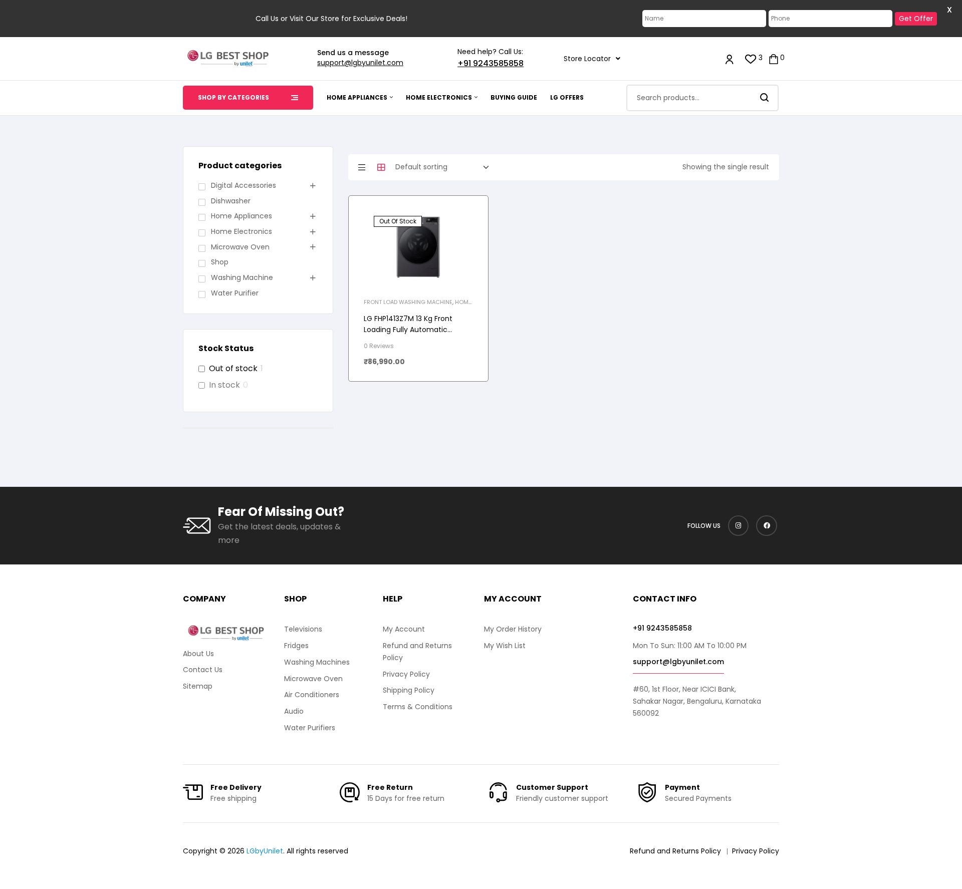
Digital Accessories (243, 185)
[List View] (361, 167)
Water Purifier (235, 293)
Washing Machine (242, 277)
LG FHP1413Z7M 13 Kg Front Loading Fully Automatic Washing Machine (408, 330)
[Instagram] (738, 525)
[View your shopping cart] (774, 58)
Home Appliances (241, 216)
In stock (224, 385)
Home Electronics (241, 231)
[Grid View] (381, 167)
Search (765, 98)
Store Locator (587, 59)
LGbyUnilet (265, 851)
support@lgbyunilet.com (360, 63)
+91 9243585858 (490, 63)
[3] (751, 58)
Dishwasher (231, 201)
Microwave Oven (240, 247)
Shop (219, 262)
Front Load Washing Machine (408, 302)
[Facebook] (766, 525)
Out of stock (233, 369)
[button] (592, 59)
